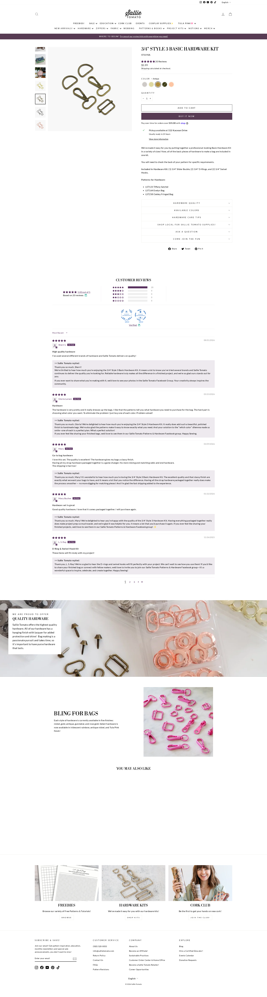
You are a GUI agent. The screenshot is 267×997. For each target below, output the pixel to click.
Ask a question (187, 232)
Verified (133, 325)
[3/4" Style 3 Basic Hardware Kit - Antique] (58, 838)
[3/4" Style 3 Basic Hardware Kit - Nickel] (51, 838)
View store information (158, 139)
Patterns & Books (150, 28)
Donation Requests (187, 960)
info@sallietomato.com (103, 951)
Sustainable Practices (139, 955)
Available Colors (186, 210)
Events (140, 23)
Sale (92, 23)
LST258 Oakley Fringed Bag (159, 194)
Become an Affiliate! (138, 951)
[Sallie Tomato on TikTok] (58, 967)
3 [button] (134, 582)
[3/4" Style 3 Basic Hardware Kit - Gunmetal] (62, 838)
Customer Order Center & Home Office (147, 960)
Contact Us (98, 960)
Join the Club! (200, 917)
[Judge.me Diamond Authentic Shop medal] (126, 315)
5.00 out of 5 (84, 292)
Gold (151, 84)
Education (107, 23)
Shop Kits (133, 917)
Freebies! (79, 23)
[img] (59, 340)
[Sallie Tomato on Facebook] (42, 967)
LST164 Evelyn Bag (155, 190)
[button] (148, 61)
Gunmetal (164, 84)
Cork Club (125, 23)
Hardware (84, 28)
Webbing (128, 28)
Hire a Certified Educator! (191, 951)
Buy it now (187, 116)
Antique (158, 84)
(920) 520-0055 (100, 946)
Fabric (115, 28)
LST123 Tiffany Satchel (156, 186)
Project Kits (175, 28)
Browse (67, 917)
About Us (133, 946)
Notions (194, 28)
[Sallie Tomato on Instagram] (36, 967)
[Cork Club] (200, 883)
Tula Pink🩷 (185, 23)
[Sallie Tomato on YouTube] (47, 967)
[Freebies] (67, 883)
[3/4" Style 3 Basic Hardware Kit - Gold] (54, 838)
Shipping (145, 68)
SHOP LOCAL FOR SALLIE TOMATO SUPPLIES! (187, 225)
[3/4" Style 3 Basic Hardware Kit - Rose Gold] (66, 838)
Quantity (148, 93)
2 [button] (129, 582)
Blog (181, 946)
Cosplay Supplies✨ (161, 23)
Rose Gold (171, 84)
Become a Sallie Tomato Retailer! (144, 965)
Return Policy (99, 955)
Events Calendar (186, 955)
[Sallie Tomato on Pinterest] (52, 967)
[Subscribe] (74, 959)
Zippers (101, 28)
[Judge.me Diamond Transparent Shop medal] (140, 315)
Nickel (144, 84)
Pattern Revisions (101, 969)
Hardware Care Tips (186, 217)
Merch (208, 28)
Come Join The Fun (186, 239)
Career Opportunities (139, 969)
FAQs (95, 965)
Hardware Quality (186, 203)
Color (150, 79)
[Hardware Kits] (133, 883)
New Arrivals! (64, 28)
